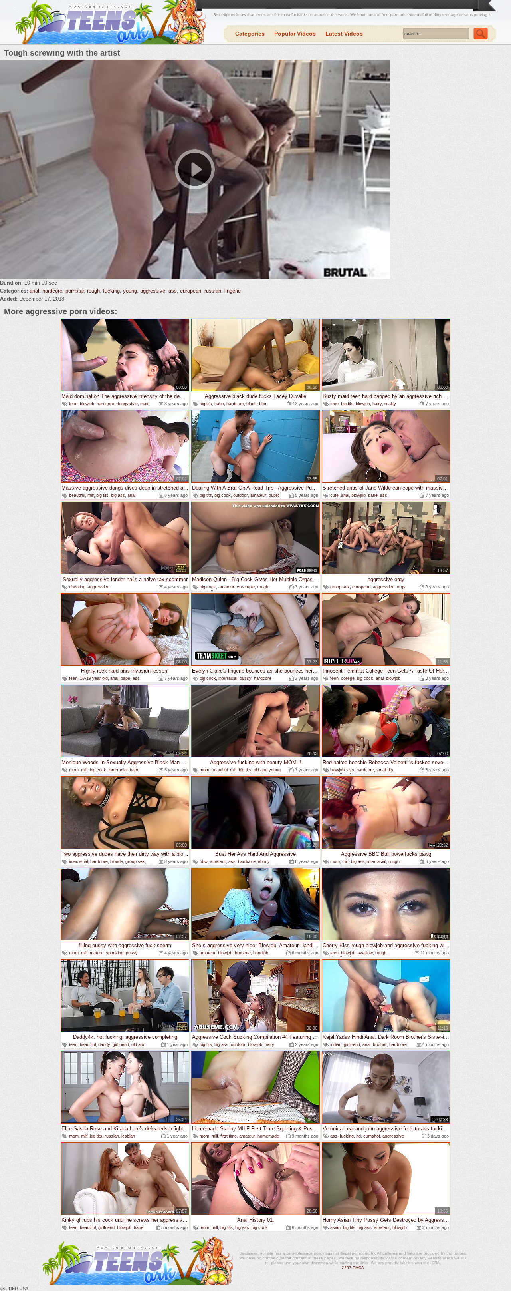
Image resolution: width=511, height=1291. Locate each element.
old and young (267, 769)
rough (93, 291)
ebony (264, 861)
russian (212, 291)
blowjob (87, 403)
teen (73, 403)
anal (34, 291)
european (190, 291)
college (348, 678)
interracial (227, 678)
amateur (258, 495)
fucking (111, 291)
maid (144, 403)
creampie (246, 586)
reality (390, 403)
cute (334, 495)
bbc (262, 403)
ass (172, 291)
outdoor (240, 495)
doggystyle (127, 403)
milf (90, 495)
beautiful (77, 495)
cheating (77, 586)
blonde (116, 861)
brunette (243, 952)
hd (358, 1136)
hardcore (52, 291)
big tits (206, 403)
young (130, 291)
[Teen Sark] (109, 22)
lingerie (232, 291)
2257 (346, 1267)
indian (335, 1044)
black (251, 403)
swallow (365, 952)
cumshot (371, 1136)
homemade (268, 1136)
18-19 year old (94, 678)
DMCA (358, 1267)
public (274, 495)
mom (74, 769)
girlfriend (121, 1044)
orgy (401, 586)
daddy (104, 1044)
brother (380, 1044)
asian (335, 1227)
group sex (340, 586)
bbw (204, 861)
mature (96, 952)
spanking (114, 952)
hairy (377, 403)
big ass (118, 495)
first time (228, 1136)
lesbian (128, 1136)
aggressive (152, 291)
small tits (384, 769)
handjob (260, 952)
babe (219, 403)
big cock (222, 495)
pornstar (74, 291)
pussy (246, 678)
